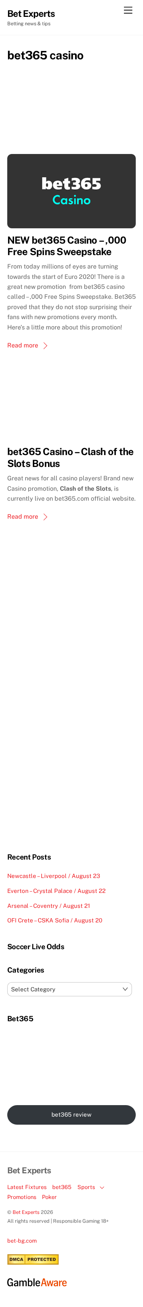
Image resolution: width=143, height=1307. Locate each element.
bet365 (61, 1187)
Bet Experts (26, 1212)
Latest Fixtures (27, 1187)
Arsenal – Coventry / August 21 (48, 905)
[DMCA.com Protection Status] (33, 1263)
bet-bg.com (22, 1240)
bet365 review (71, 1114)
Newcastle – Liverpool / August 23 (53, 876)
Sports (86, 1187)
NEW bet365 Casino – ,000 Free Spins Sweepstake (67, 246)
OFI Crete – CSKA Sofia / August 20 (54, 920)
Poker (49, 1197)
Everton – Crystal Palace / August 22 (56, 891)
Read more (22, 345)
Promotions (21, 1197)
